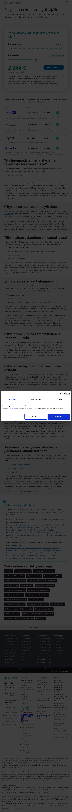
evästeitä (13, 409)
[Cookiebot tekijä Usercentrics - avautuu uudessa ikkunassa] (61, 393)
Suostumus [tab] (12, 399)
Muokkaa (35, 417)
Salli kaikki (58, 417)
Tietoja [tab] (59, 399)
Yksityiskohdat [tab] (36, 399)
